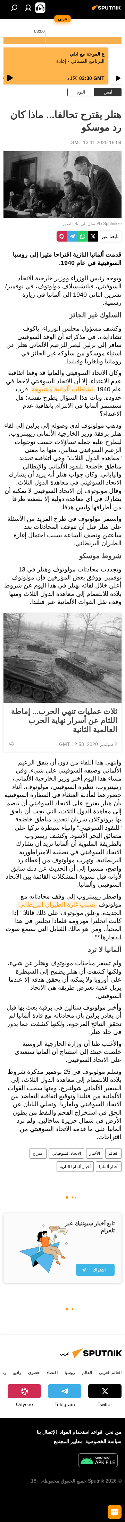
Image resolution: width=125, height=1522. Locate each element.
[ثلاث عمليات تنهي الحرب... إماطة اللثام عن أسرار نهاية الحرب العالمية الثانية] (62, 658)
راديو (17, 1372)
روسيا (70, 1372)
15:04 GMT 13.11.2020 (96, 142)
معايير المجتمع (68, 1441)
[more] (11, 744)
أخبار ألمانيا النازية (75, 1166)
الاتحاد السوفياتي (66, 1153)
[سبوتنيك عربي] (107, 10)
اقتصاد (52, 1372)
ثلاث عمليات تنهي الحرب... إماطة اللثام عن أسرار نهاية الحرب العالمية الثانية (64, 720)
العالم (113, 1153)
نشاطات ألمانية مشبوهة (62, 389)
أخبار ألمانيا (108, 1166)
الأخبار (94, 1153)
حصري (34, 1372)
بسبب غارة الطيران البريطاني (57, 904)
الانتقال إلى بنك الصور (81, 223)
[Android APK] (98, 1461)
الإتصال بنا (47, 1432)
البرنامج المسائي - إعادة (80, 61)
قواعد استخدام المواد (81, 1432)
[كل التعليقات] (115, 1512)
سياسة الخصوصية (103, 1441)
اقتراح (38, 1153)
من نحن (113, 1432)
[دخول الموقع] (28, 8)
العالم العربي (110, 1372)
